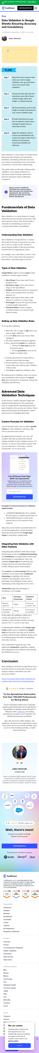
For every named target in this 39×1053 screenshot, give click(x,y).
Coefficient (21, 712)
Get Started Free (25, 8)
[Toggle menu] (35, 8)
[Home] (8, 8)
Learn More (32, 1)
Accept (19, 1045)
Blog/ (4, 16)
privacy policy (13, 1041)
